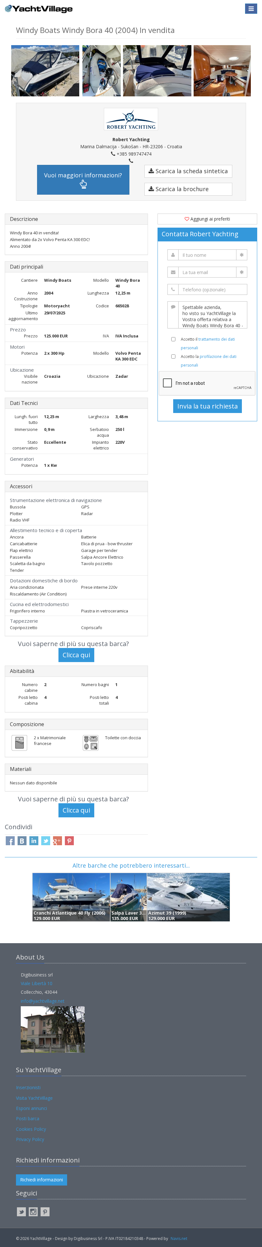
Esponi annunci (31, 1108)
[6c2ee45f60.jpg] (102, 70)
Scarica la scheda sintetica (191, 171)
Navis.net (179, 1238)
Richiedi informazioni (41, 1180)
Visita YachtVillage (34, 1098)
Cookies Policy (31, 1129)
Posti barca (27, 1118)
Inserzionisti (28, 1087)
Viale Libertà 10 (36, 983)
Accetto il (208, 343)
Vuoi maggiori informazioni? (83, 175)
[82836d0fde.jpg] (158, 70)
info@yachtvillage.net (43, 1001)
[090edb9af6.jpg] (46, 70)
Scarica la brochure (181, 189)
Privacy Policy (30, 1139)
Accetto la (208, 361)
